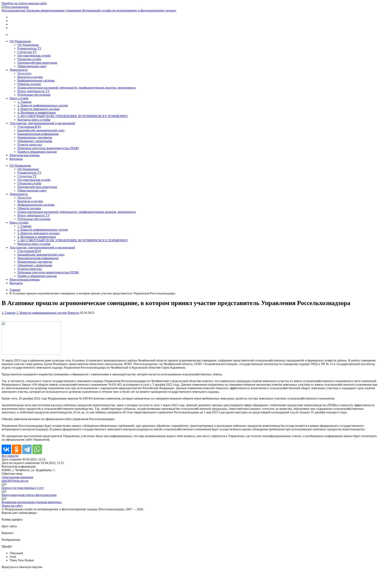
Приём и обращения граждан (37, 151)
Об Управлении (20, 41)
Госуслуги (24, 73)
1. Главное (24, 101)
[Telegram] (27, 449)
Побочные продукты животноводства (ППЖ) (48, 148)
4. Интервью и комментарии (36, 112)
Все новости (10, 455)
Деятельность (19, 69)
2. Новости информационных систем (42, 105)
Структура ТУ (27, 52)
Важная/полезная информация (37, 134)
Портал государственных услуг (23, 487)
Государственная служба (33, 55)
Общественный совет (32, 66)
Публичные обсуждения (33, 94)
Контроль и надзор (30, 77)
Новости (73, 312)
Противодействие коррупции (37, 62)
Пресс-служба (19, 98)
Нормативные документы (34, 137)
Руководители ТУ (29, 48)
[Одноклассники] (16, 449)
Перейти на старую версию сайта (24, 3)
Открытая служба (29, 59)
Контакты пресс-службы (33, 119)
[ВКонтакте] (6, 449)
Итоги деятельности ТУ (33, 91)
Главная (15, 289)
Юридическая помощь (25, 155)
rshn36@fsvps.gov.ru (15, 480)
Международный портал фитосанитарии (29, 495)
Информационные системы (36, 80)
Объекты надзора (29, 84)
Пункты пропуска (29, 144)
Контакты (16, 158)
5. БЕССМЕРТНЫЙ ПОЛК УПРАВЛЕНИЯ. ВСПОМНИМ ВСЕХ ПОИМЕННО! (72, 116)
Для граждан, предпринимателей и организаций (42, 123)
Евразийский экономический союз (40, 130)
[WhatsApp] (37, 449)
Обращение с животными (34, 141)
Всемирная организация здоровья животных (32, 502)
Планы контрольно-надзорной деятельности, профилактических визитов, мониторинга (76, 87)
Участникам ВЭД (29, 126)
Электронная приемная (17, 477)
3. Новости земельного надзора (38, 109)
